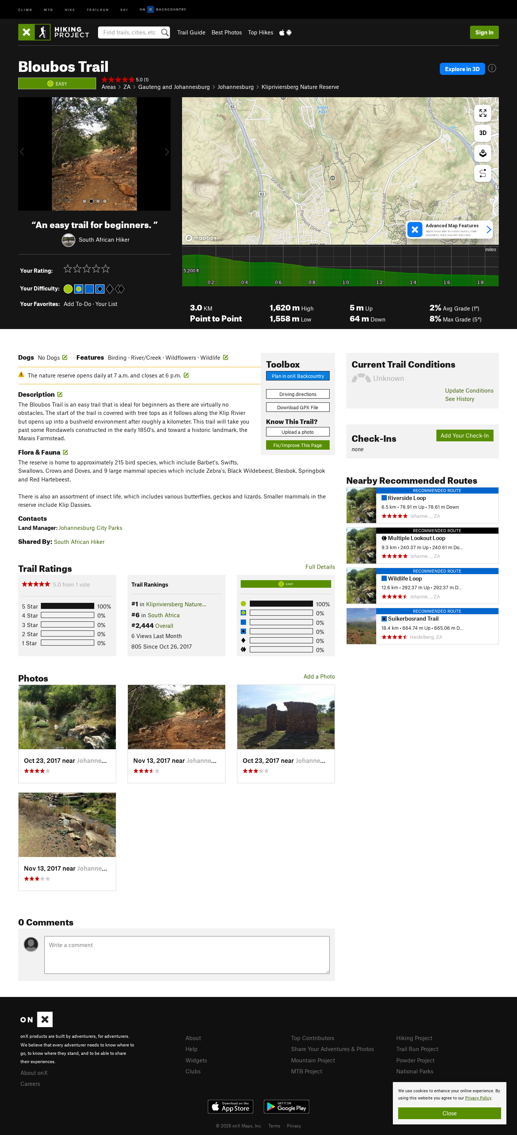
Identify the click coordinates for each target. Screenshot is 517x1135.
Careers (30, 1083)
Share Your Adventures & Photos (332, 1048)
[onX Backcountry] (163, 9)
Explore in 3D (462, 68)
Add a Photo (319, 676)
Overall (164, 625)
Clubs (193, 1071)
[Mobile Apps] (285, 32)
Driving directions (297, 394)
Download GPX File (297, 407)
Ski (124, 9)
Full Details (320, 566)
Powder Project (415, 1060)
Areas (108, 86)
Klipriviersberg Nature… (176, 604)
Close (449, 1113)
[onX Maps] (36, 1025)
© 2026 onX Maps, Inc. (239, 1125)
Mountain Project (313, 1060)
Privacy (294, 1125)
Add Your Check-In (465, 435)
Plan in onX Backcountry (298, 376)
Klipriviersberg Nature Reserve (300, 86)
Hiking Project (414, 1037)
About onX (34, 1072)
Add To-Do (77, 303)
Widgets (196, 1060)
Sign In (484, 32)
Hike (70, 9)
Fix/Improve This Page (297, 445)
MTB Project (306, 1071)
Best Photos (227, 32)
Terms (274, 1125)
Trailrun (98, 9)
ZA (127, 86)
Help (191, 1048)
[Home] (57, 32)
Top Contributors (312, 1037)
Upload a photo (298, 432)
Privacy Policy (478, 1098)
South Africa (164, 615)
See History (459, 398)
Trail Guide (191, 32)
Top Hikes (260, 32)
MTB (48, 9)
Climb (25, 9)
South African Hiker (104, 239)
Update (469, 390)
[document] (449, 1103)
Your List (106, 303)
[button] (25, 154)
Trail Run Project (417, 1048)
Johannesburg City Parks (90, 527)
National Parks (414, 1071)
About (193, 1037)
